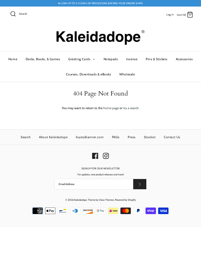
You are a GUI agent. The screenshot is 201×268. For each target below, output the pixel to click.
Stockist (150, 137)
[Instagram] (106, 156)
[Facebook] (95, 156)
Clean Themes (106, 199)
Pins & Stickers (157, 59)
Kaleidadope (80, 199)
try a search (131, 108)
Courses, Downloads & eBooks (88, 74)
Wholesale (127, 74)
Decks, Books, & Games (43, 59)
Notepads (111, 59)
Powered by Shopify (125, 199)
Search (26, 137)
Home (12, 59)
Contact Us (172, 137)
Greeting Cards (81, 59)
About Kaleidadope (53, 137)
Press (132, 137)
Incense (131, 59)
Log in (170, 14)
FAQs (115, 137)
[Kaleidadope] (100, 31)
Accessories (184, 59)
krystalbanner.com (90, 137)
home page (111, 108)
